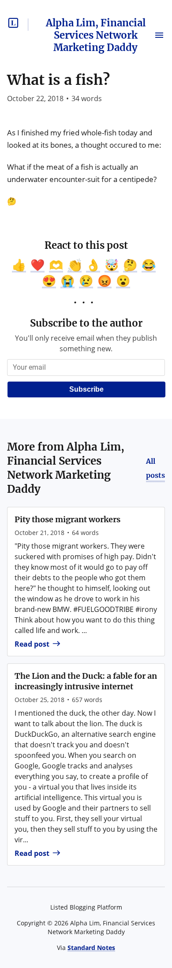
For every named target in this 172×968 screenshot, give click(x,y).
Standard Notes (91, 947)
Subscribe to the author (86, 323)
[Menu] (159, 35)
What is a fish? (58, 80)
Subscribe (86, 389)
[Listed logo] (13, 23)
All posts (155, 468)
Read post (32, 644)
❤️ (37, 265)
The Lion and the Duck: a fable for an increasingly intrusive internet (86, 681)
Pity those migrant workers (67, 519)
